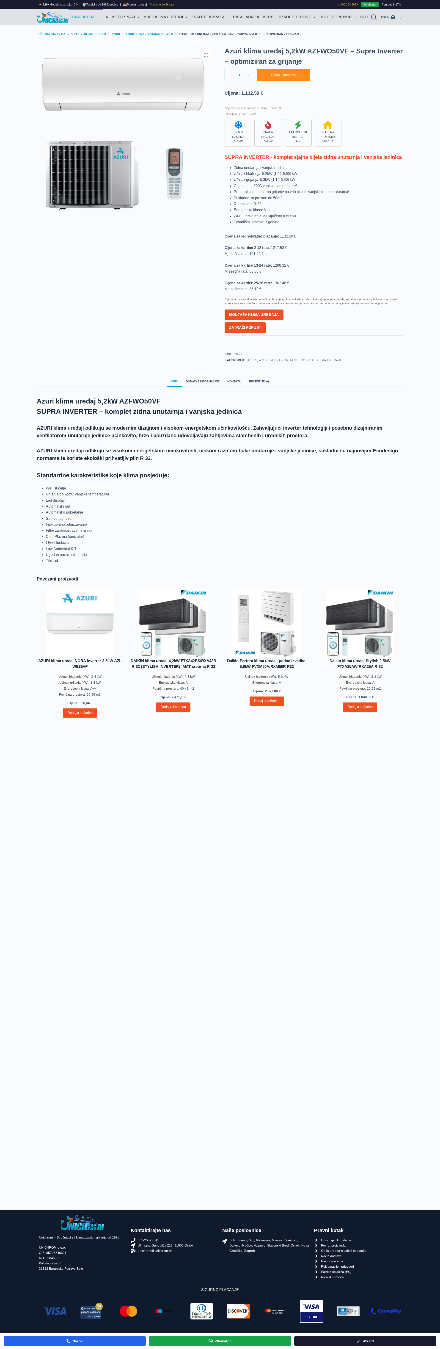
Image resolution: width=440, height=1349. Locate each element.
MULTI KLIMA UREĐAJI (163, 17)
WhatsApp (369, 4)
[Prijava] (401, 17)
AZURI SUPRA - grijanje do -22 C (286, 360)
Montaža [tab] (234, 381)
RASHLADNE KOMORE (253, 17)
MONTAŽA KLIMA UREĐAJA (254, 315)
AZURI (252, 360)
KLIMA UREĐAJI (83, 17)
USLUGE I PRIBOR (335, 17)
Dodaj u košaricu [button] (80, 713)
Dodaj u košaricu (283, 75)
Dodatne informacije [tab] (202, 381)
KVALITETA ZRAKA (208, 17)
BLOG (365, 17)
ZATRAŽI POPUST (245, 327)
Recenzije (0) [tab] (259, 381)
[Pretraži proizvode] (374, 17)
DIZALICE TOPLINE (294, 17)
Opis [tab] (174, 381)
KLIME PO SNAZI (120, 17)
